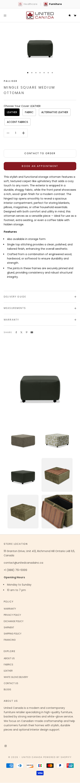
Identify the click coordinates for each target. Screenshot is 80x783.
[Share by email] (31, 332)
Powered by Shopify (57, 757)
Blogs (7, 689)
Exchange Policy (13, 621)
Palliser (10, 81)
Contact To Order (39, 153)
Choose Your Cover (22, 106)
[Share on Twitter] (21, 332)
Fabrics (8, 664)
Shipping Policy (12, 633)
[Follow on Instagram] (5, 746)
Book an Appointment (40, 166)
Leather (8, 670)
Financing (10, 639)
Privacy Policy (12, 614)
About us (9, 658)
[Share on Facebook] (16, 332)
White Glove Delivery (16, 677)
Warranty (10, 608)
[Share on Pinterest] (26, 332)
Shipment (9, 627)
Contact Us (11, 683)
